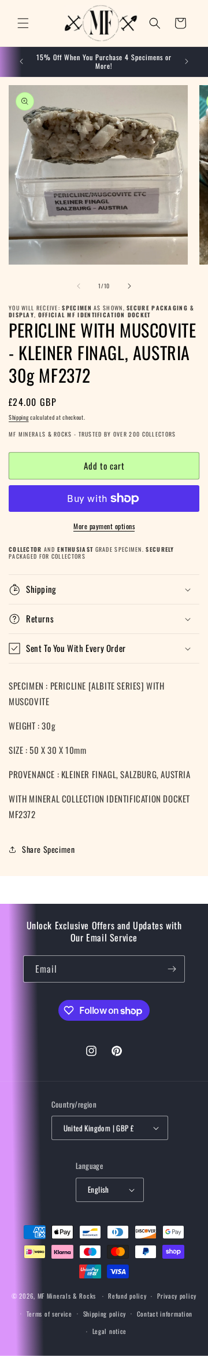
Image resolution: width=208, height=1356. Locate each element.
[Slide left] (78, 286)
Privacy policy (176, 1295)
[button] (23, 23)
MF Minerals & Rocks (67, 1295)
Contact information (164, 1313)
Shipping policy (105, 1313)
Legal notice (109, 1331)
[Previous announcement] (21, 61)
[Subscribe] (171, 969)
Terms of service (49, 1313)
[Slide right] (129, 286)
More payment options (104, 526)
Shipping (19, 417)
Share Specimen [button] (48, 849)
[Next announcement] (186, 61)
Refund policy (127, 1295)
